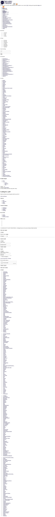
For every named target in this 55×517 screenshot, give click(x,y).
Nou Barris (4, 127)
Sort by (6, 182)
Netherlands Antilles (6, 422)
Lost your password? (4, 258)
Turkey (4, 495)
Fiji (3, 343)
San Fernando (5, 169)
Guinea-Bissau (5, 362)
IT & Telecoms (5, 18)
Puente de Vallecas (6, 99)
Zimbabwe (5, 515)
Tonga (4, 492)
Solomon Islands (6, 471)
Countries (4, 210)
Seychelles (5, 465)
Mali (4, 403)
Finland (4, 344)
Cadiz (4, 149)
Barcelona (4, 81)
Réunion (4, 446)
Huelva (4, 135)
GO (1, 54)
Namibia (4, 418)
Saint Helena (5, 451)
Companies (4, 208)
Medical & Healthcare (6, 21)
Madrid (4, 80)
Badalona (4, 108)
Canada (4, 309)
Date (5, 184)
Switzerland (5, 483)
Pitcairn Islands (5, 442)
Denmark (4, 329)
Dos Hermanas (5, 151)
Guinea (4, 361)
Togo (4, 490)
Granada (4, 102)
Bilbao (4, 89)
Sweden (4, 482)
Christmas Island (6, 316)
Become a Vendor (6, 216)
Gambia (4, 350)
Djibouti (4, 330)
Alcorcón (4, 125)
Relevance (6, 183)
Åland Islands (5, 272)
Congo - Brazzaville (6, 320)
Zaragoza (4, 84)
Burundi (4, 306)
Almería (4, 117)
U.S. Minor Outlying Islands (8, 499)
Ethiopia (4, 340)
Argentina (4, 280)
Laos (4, 387)
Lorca (4, 173)
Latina (4, 96)
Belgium (4, 291)
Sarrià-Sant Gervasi (6, 138)
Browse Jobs (5, 8)
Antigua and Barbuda (6, 279)
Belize (4, 292)
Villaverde (4, 148)
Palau (4, 435)
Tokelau (4, 491)
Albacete (4, 123)
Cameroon (5, 308)
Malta (4, 404)
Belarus (4, 290)
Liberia (4, 391)
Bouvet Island (5, 299)
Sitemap (4, 209)
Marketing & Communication (8, 19)
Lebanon (4, 389)
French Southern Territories (7, 348)
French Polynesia (6, 347)
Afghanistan (5, 271)
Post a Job (4, 12)
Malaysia (4, 401)
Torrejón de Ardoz (6, 154)
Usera (4, 142)
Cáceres (4, 172)
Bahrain (4, 287)
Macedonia (5, 398)
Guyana (4, 363)
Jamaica (4, 378)
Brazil (4, 300)
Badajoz (4, 137)
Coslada (4, 174)
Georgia (4, 351)
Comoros (4, 319)
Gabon (4, 349)
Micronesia (5, 410)
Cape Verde (5, 310)
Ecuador (4, 334)
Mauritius (4, 408)
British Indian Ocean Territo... (8, 301)
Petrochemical (5, 25)
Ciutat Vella (5, 164)
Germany (4, 352)
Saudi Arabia (5, 461)
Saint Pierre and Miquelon (7, 455)
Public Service (5, 15)
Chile (4, 314)
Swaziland (5, 481)
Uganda (4, 501)
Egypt (4, 335)
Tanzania (4, 487)
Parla (3, 158)
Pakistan (4, 434)
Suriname (4, 479)
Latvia (4, 388)
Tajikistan (4, 486)
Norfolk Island (5, 429)
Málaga (4, 85)
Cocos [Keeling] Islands (7, 317)
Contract (5, 43)
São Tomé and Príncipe (7, 460)
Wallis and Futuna (6, 511)
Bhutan (4, 295)
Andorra (4, 276)
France (4, 345)
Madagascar (5, 399)
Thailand (4, 488)
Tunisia (4, 494)
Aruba (4, 282)
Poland (4, 443)
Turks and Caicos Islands (7, 497)
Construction (5, 27)
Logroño (4, 132)
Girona (4, 170)
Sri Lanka (4, 477)
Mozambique (5, 416)
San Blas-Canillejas (6, 129)
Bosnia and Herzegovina (7, 297)
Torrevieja (4, 165)
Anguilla (4, 278)
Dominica (4, 331)
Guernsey (4, 360)
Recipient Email (3, 244)
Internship (5, 44)
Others (4, 28)
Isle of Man (5, 375)
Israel (4, 376)
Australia (4, 283)
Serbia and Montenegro (7, 464)
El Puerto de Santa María (7, 176)
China (4, 315)
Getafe (4, 126)
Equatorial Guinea (6, 337)
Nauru (4, 419)
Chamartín (4, 144)
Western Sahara (5, 512)
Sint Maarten (5, 468)
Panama (4, 437)
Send (5, 246)
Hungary (4, 368)
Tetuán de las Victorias (6, 131)
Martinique (5, 406)
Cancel (2, 246)
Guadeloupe (5, 357)
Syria (4, 484)
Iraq (3, 373)
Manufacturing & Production (7, 26)
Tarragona (4, 143)
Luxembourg (5, 396)
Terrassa (4, 110)
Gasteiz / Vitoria (5, 101)
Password (2, 254)
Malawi (4, 400)
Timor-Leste (5, 489)
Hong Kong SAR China (7, 367)
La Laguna (4, 133)
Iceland (4, 369)
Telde (3, 166)
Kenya (4, 383)
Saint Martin (5, 454)
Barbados (4, 289)
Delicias (4, 159)
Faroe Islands (5, 342)
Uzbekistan (5, 506)
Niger (4, 426)
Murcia (4, 86)
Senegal (4, 462)
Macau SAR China (6, 397)
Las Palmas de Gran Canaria (7, 88)
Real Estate (4, 16)
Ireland (4, 374)
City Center (4, 134)
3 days (5, 33)
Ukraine (4, 502)
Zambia (4, 514)
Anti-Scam (4, 201)
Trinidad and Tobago (6, 493)
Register (4, 11)
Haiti (4, 364)
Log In (4, 10)
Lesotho (4, 390)
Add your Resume (3, 196)
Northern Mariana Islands (7, 431)
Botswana (4, 298)
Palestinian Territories (6, 436)
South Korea (5, 474)
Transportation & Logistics (7, 23)
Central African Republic (7, 312)
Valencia (4, 82)
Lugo (3, 168)
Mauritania (5, 407)
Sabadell (4, 112)
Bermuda (4, 294)
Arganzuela (4, 136)
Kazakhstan (5, 382)
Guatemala (5, 359)
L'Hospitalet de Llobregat (7, 95)
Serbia (4, 463)
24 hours (5, 32)
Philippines (5, 441)
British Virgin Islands (6, 302)
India (4, 370)
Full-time (5, 40)
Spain (4, 476)
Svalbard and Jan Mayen (7, 480)
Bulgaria (4, 304)
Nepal (4, 420)
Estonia (4, 339)
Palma (4, 87)
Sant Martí (4, 100)
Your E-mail (2, 242)
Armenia (4, 281)
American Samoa (6, 275)
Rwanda (4, 449)
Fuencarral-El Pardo (6, 107)
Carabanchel (5, 97)
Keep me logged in (5, 256)
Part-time (5, 41)
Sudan (4, 478)
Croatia (4, 325)
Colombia (4, 318)
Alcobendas (5, 161)
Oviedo (4, 105)
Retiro (4, 150)
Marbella (4, 146)
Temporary (6, 42)
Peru (4, 440)
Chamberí (4, 141)
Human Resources (6, 20)
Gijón (4, 93)
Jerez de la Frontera (6, 111)
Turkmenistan (5, 496)
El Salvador (5, 336)
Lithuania (4, 395)
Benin (4, 293)
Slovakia (4, 469)
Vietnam (4, 510)
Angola (4, 277)
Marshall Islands (6, 405)
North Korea (5, 430)
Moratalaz (4, 163)
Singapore (5, 467)
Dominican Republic (6, 333)
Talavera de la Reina (6, 175)
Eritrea (4, 338)
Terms (4, 202)
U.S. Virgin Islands (6, 500)
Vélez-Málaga (6, 187)
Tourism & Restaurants (6, 22)
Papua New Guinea (6, 438)
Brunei (4, 303)
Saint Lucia (5, 453)
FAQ (3, 200)
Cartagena (4, 109)
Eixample (4, 94)
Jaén (3, 155)
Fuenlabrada (5, 116)
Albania (4, 273)
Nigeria (4, 427)
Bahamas (4, 286)
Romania (4, 447)
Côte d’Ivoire (5, 324)
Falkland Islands (6, 341)
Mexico (4, 409)
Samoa (4, 458)
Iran (3, 372)
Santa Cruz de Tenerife (6, 106)
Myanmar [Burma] (6, 417)
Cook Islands (5, 322)
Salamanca (4, 130)
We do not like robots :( (4, 260)
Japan (4, 379)
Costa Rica (5, 323)
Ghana (4, 353)
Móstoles (4, 113)
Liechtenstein (5, 393)
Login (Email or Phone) (4, 252)
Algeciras (4, 157)
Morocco (4, 415)
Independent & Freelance (7, 17)
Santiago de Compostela (7, 171)
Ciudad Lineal (5, 104)
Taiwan (4, 485)
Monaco (4, 412)
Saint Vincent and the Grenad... (8, 457)
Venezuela (5, 509)
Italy (4, 377)
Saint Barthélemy (6, 450)
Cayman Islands (6, 311)
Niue (4, 428)
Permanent (5, 45)
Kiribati (4, 384)
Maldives (4, 402)
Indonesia (4, 371)
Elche (4, 103)
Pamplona (4, 115)
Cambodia (5, 307)
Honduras (4, 366)
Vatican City (5, 508)
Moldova (4, 411)
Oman (4, 433)
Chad (4, 313)
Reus (3, 162)
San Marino (5, 459)
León (3, 147)
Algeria (4, 274)
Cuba (4, 326)
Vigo (3, 92)
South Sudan (5, 475)
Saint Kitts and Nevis (6, 452)
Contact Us (4, 207)
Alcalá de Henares (6, 114)
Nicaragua (5, 425)
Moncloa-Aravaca (6, 156)
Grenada (4, 356)
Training (4, 14)
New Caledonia (5, 423)
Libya (4, 392)
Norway (4, 432)
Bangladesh (5, 288)
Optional (5, 46)
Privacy (4, 203)
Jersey (4, 380)
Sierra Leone (5, 466)
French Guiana (5, 346)
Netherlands (5, 421)
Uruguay (4, 505)
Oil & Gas (4, 24)
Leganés (4, 118)
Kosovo (4, 385)
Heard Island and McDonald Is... (8, 365)
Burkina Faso (5, 305)
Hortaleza (4, 128)
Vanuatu (4, 507)
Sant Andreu (5, 139)
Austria (4, 284)
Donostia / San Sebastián (7, 119)
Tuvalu (4, 498)
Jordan (4, 381)
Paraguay (4, 439)
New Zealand (5, 424)
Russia (4, 448)
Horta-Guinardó (5, 124)
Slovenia (4, 470)
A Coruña (4, 98)
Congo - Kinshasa (6, 321)
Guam (4, 358)
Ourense (4, 160)
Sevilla (4, 83)
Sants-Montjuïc (5, 120)
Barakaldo (4, 167)
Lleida (4, 145)
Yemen (4, 513)
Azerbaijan (5, 285)
